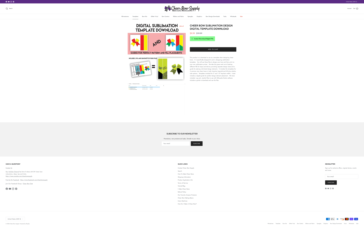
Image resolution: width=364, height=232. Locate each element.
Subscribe (196, 143)
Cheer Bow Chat (28, 184)
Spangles (190, 16)
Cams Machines (182, 201)
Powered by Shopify (24, 224)
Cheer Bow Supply (14, 224)
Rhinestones (125, 16)
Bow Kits (144, 16)
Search (180, 171)
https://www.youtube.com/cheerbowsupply (19, 176)
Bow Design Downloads (213, 16)
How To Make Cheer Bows (186, 174)
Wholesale (233, 16)
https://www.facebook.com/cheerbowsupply (33, 180)
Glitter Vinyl (154, 16)
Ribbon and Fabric (178, 16)
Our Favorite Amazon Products (187, 195)
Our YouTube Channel (12, 172)
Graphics (199, 16)
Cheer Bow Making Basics (185, 198)
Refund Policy (182, 192)
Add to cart (213, 49)
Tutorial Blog (181, 186)
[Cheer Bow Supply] (182, 8)
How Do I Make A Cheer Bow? (187, 204)
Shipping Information (184, 177)
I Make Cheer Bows (184, 189)
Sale (241, 16)
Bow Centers (165, 16)
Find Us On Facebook (12, 180)
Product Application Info (185, 180)
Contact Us (9, 168)
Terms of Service (183, 183)
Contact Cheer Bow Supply (186, 168)
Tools (224, 16)
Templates (135, 16)
